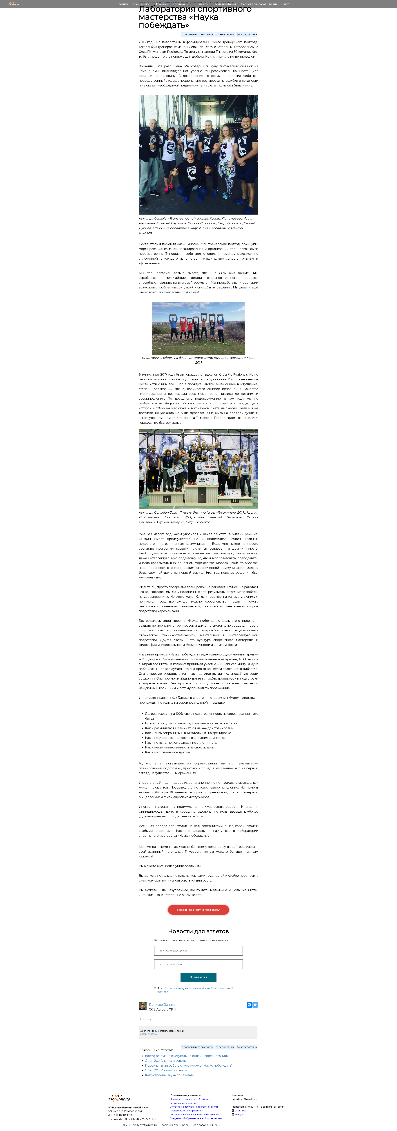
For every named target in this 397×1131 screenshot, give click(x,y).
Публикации (182, 4)
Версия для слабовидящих (259, 4)
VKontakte (240, 1110)
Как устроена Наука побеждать (169, 1075)
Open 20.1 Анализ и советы (165, 1061)
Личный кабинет (225, 4)
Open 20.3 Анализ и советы (166, 1070)
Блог (285, 4)
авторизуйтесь (148, 1034)
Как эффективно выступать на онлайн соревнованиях (187, 1056)
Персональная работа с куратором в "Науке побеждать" (188, 1065)
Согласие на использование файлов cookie (194, 1114)
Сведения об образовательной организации (196, 1118)
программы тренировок (198, 34)
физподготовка (247, 34)
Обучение (162, 4)
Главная (123, 4)
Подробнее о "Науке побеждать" (198, 909)
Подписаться (198, 977)
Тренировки (141, 4)
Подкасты (202, 4)
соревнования (225, 34)
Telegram (240, 1114)
